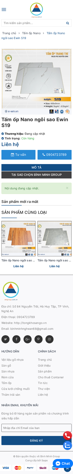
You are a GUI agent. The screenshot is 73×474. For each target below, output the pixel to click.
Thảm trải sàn (10, 394)
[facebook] (16, 339)
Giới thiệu (44, 365)
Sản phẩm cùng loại (24, 212)
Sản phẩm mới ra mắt (19, 201)
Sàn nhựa (7, 371)
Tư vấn (20, 155)
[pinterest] (49, 339)
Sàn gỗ (6, 365)
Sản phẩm (45, 371)
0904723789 (56, 155)
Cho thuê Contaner (51, 377)
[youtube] (38, 339)
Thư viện (44, 388)
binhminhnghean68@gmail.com (32, 328)
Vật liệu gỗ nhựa (12, 359)
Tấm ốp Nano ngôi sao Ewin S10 (23, 260)
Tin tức (43, 383)
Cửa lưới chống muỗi (15, 388)
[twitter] (5, 339)
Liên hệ (43, 394)
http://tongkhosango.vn (30, 322)
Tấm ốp (6, 383)
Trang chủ (45, 359)
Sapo (45, 460)
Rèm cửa (7, 377)
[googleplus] (28, 339)
